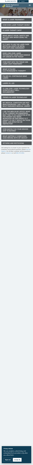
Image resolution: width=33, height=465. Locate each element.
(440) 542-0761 (11, 1)
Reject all (7, 460)
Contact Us (9, 153)
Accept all (17, 460)
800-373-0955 (20, 153)
